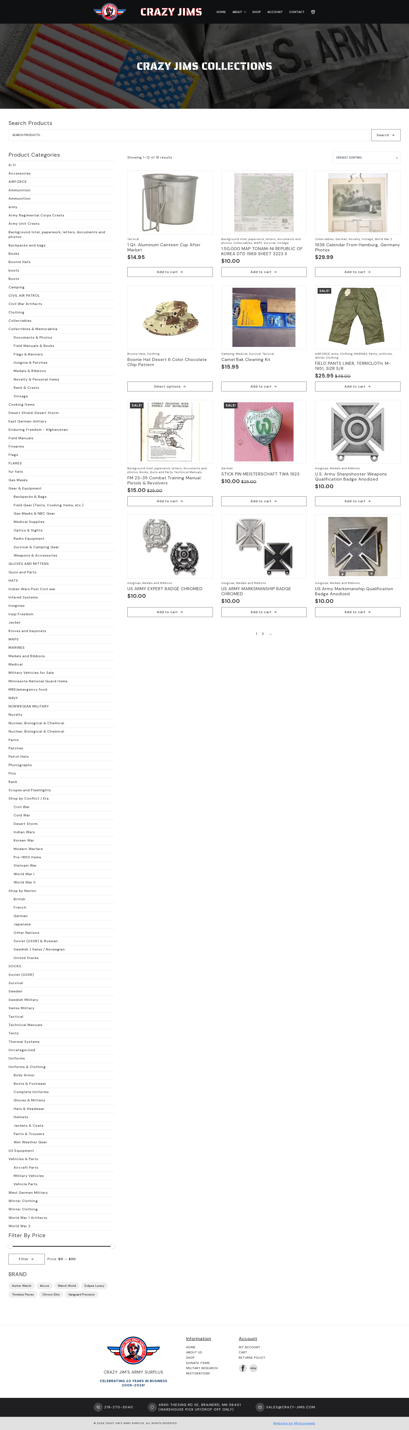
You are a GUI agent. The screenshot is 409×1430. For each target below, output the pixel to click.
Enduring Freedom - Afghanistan (38, 429)
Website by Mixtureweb (294, 1423)
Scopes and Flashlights (30, 790)
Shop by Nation (22, 891)
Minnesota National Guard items (38, 681)
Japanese (22, 924)
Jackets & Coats (28, 1125)
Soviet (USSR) (21, 974)
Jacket (15, 622)
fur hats (16, 471)
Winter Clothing (23, 1201)
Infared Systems (23, 597)
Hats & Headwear (29, 1108)
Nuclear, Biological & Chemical (36, 723)
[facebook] (243, 1368)
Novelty (16, 714)
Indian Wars (24, 832)
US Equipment (21, 1150)
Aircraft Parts (26, 1167)
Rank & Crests (26, 387)
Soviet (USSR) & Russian (36, 941)
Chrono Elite (51, 1294)
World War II (25, 882)
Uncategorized (22, 1050)
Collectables (20, 320)
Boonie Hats (19, 262)
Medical (16, 664)
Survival (16, 983)
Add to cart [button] (167, 272)
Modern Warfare (28, 849)
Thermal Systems (24, 1041)
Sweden (16, 991)
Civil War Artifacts (25, 304)
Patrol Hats (19, 756)
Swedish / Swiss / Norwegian (39, 949)
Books (14, 253)
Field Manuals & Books (34, 346)
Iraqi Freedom (21, 614)
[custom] (253, 1368)
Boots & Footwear (30, 1083)
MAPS (14, 639)
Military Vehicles (29, 1176)
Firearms (16, 446)
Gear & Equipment (25, 488)
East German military (28, 421)
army (13, 207)
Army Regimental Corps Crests (36, 215)
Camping (17, 287)
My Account (249, 1347)
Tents (14, 1033)
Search (383, 135)
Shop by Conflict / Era (29, 798)
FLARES (15, 463)
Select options (167, 386)
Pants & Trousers (29, 1134)
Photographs (20, 765)
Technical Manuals (26, 1025)
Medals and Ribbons (27, 656)
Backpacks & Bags (30, 496)
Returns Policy (252, 1358)
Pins (12, 773)
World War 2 (20, 1226)
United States (26, 958)
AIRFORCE (18, 181)
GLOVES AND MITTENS (29, 563)
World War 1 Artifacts (28, 1217)
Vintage (21, 396)
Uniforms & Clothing (27, 1067)
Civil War (22, 807)
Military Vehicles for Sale (31, 672)
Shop (256, 11)
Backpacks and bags (27, 245)
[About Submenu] (244, 11)
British (20, 899)
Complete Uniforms (31, 1092)
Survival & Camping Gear (36, 547)
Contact (297, 11)
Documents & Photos (33, 337)
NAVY (13, 698)
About (237, 11)
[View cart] (313, 12)
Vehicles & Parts (23, 1159)
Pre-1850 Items (27, 857)
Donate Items (198, 1363)
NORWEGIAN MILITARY (29, 706)
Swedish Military (23, 1000)
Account (275, 11)
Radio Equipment (29, 538)
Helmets (21, 1117)
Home (221, 11)
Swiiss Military (22, 1008)
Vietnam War (25, 865)
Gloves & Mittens (29, 1100)
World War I (24, 874)
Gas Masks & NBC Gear (34, 513)
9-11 (12, 165)
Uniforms (17, 1058)
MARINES (17, 647)
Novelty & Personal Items (36, 379)
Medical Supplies (29, 522)
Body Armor (24, 1075)
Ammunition (20, 190)
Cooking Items (22, 404)
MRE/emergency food (28, 689)
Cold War (22, 815)
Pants (14, 740)
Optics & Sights (28, 530)
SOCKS (15, 966)
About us (194, 1352)
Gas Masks (18, 480)
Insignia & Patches (31, 362)
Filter (24, 1259)
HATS (13, 580)
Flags (13, 454)
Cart (243, 1352)
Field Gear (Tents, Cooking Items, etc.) (49, 505)
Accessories (20, 173)
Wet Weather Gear (30, 1142)
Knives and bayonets (27, 631)
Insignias (17, 605)
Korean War (24, 840)
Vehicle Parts (25, 1184)
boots (14, 270)
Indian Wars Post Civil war (32, 589)
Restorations (198, 1373)
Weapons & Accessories (35, 555)
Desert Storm (26, 824)
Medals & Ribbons (30, 371)
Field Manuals (21, 438)
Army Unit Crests (24, 223)
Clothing (16, 312)
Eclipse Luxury (94, 1286)
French (20, 907)
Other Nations (26, 932)
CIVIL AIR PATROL (24, 295)
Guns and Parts (22, 572)
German (21, 916)
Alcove (44, 1286)
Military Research (202, 1368)
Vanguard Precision (81, 1294)
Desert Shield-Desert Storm (34, 413)
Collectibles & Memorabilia (33, 329)
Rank (13, 782)
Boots (14, 278)
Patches (16, 748)
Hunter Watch (21, 1286)
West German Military (28, 1192)
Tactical (16, 1016)
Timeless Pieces (23, 1294)
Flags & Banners (28, 354)
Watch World (67, 1286)
